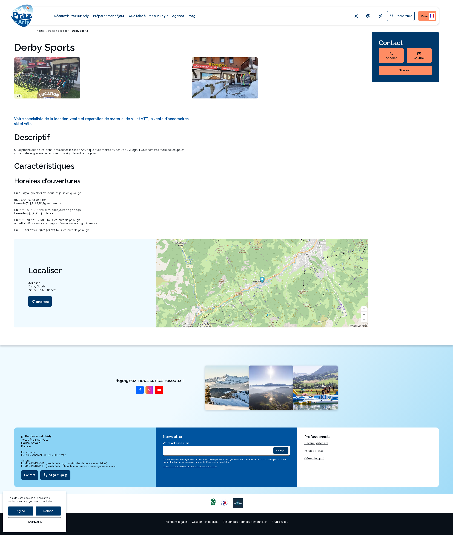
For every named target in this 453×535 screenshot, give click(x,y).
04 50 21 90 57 (55, 475)
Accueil (41, 30)
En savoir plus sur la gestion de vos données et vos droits (190, 466)
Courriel (419, 55)
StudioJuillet (280, 521)
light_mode (356, 16)
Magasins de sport (58, 30)
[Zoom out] (364, 314)
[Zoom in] (364, 309)
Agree (20, 511)
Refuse (48, 511)
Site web (405, 70)
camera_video (368, 16)
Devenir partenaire (316, 443)
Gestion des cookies (205, 521)
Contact (29, 475)
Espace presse (313, 450)
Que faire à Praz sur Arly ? (148, 16)
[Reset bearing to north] (364, 319)
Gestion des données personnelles (244, 521)
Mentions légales (176, 521)
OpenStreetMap (360, 325)
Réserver (427, 16)
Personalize (34, 522)
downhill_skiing (380, 16)
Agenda (178, 16)
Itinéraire (40, 301)
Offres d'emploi (314, 458)
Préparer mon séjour (108, 16)
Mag (192, 16)
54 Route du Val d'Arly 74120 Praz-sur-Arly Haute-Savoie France (36, 441)
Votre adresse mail (176, 443)
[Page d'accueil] (22, 15)
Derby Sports (80, 30)
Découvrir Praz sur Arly (71, 16)
